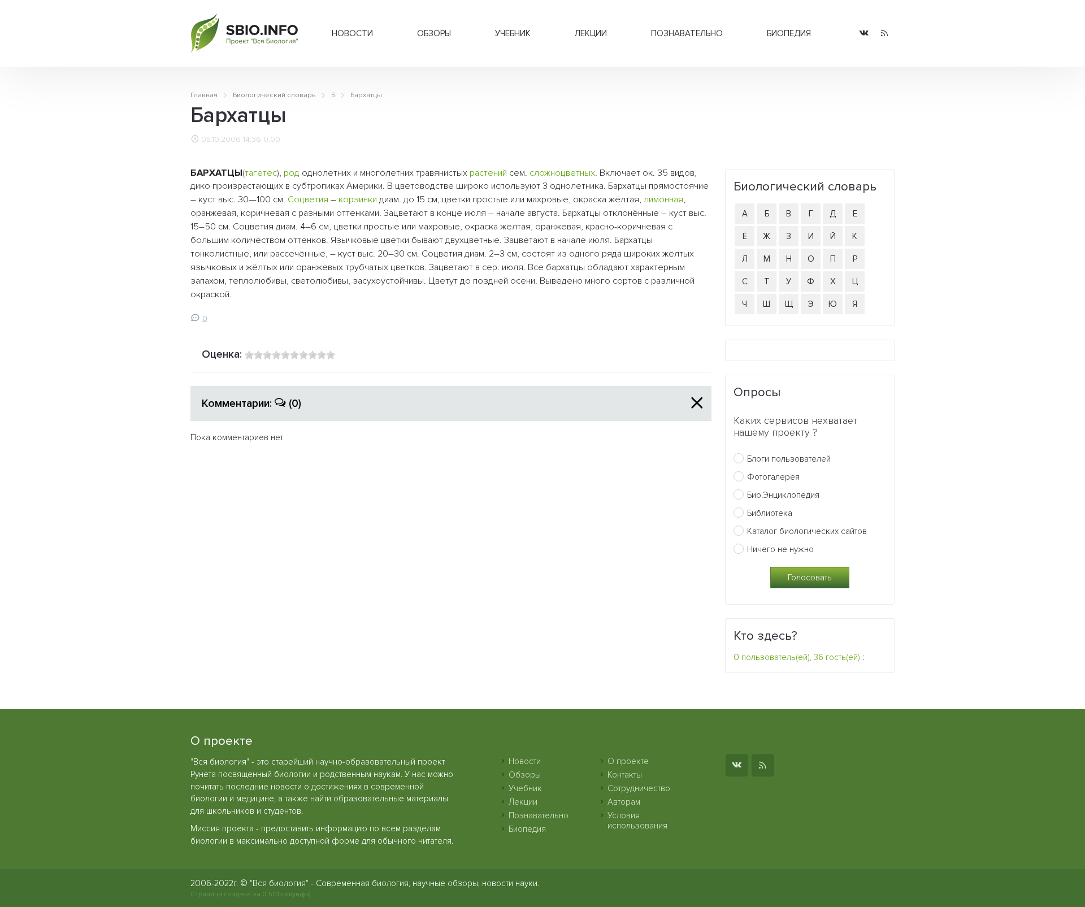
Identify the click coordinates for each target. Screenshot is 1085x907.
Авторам (623, 802)
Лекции (591, 33)
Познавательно (687, 33)
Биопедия (789, 33)
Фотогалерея (773, 477)
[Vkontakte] (864, 33)
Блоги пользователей (789, 459)
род (292, 173)
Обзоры (434, 33)
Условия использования (637, 820)
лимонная (663, 199)
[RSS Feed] (884, 33)
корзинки (357, 199)
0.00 (271, 139)
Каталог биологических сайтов (807, 531)
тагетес (261, 173)
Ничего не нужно (780, 549)
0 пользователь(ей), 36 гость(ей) (797, 657)
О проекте (628, 761)
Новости (352, 33)
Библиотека (769, 513)
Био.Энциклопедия (783, 495)
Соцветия (308, 199)
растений (488, 173)
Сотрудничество (638, 788)
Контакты (624, 775)
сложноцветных (562, 173)
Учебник (513, 33)
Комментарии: (251, 403)
